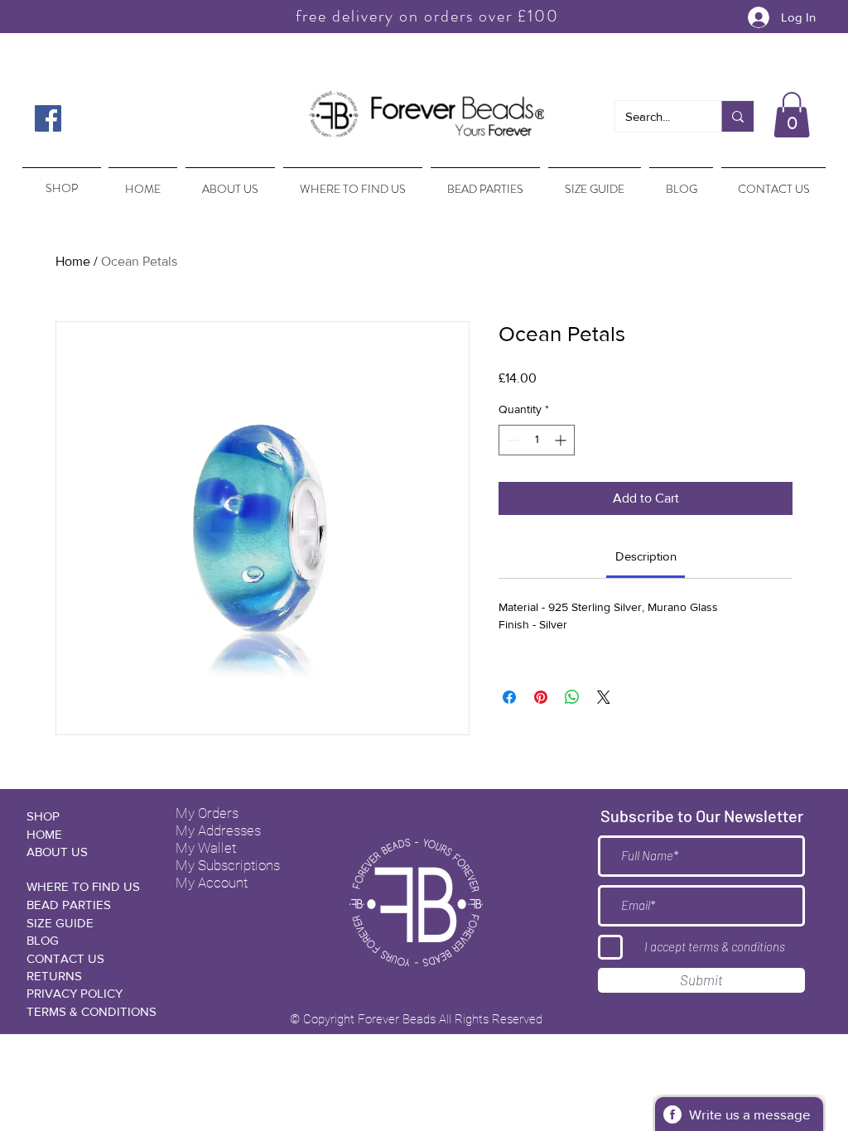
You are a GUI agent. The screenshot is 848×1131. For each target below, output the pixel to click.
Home (72, 261)
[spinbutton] (537, 440)
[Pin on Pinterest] (541, 697)
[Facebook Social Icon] (48, 118)
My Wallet (206, 848)
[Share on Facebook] (509, 697)
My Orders (207, 813)
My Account (212, 882)
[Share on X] (604, 697)
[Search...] (737, 116)
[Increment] (562, 440)
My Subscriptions (228, 865)
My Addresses (218, 830)
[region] (60, 180)
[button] (792, 114)
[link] (646, 556)
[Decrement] (511, 440)
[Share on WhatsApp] (572, 697)
